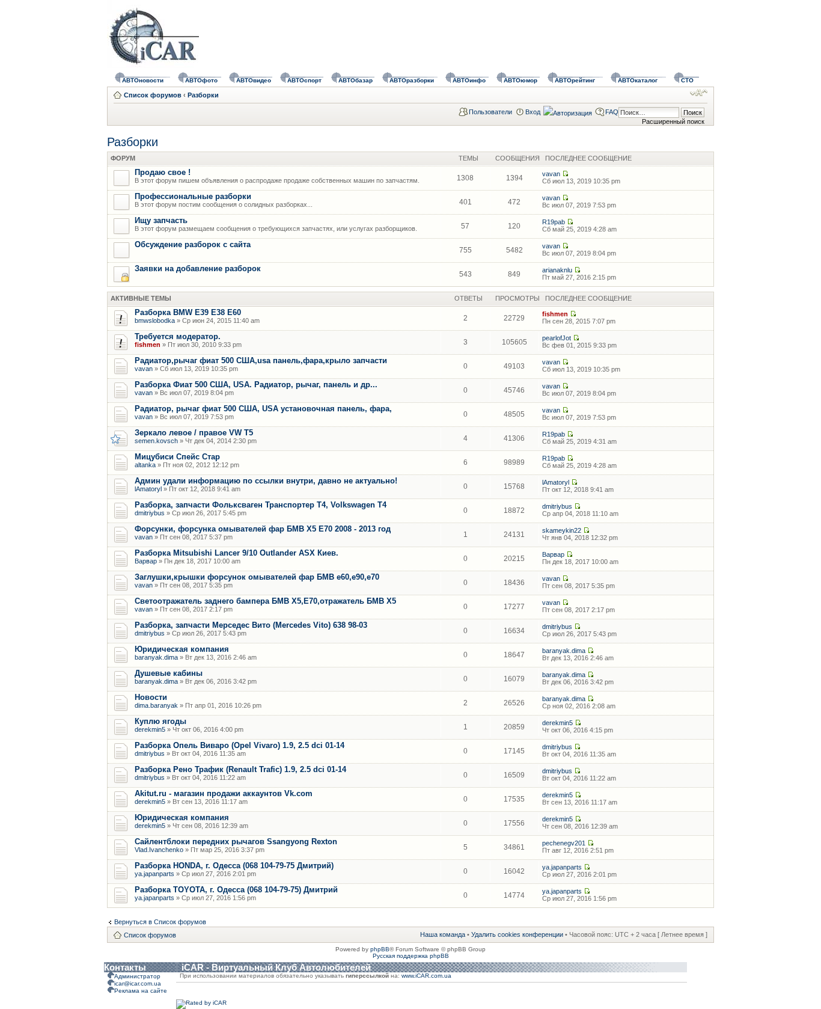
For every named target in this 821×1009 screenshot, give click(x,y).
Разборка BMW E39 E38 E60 (188, 312)
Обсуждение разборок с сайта (193, 244)
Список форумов (153, 95)
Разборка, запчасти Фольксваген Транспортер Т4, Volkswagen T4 (260, 504)
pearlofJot (556, 338)
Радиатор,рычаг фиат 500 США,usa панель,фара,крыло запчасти (261, 360)
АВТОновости (142, 80)
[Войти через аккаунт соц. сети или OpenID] (567, 111)
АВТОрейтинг (575, 80)
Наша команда (442, 934)
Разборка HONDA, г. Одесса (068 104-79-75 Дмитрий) (234, 865)
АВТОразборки (411, 80)
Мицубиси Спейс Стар (177, 456)
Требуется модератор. (178, 336)
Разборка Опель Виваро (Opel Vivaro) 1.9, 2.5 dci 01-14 (239, 745)
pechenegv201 (563, 843)
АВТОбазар (355, 80)
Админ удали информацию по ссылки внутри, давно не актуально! (266, 480)
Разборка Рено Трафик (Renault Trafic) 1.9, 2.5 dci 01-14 (240, 769)
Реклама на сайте (140, 990)
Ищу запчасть (161, 220)
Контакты (125, 967)
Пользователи (490, 111)
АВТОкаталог (638, 80)
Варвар (146, 561)
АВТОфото (201, 80)
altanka (145, 464)
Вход (532, 111)
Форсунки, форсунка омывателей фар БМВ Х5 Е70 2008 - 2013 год (263, 528)
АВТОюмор (520, 80)
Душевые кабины (169, 673)
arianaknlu (557, 270)
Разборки (203, 95)
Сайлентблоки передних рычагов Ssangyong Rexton (236, 841)
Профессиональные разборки (193, 196)
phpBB (379, 949)
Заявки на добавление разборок (198, 268)
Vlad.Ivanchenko (159, 849)
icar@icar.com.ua (137, 983)
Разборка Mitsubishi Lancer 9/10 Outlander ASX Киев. (236, 552)
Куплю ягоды (160, 721)
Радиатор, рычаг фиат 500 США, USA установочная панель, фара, (263, 408)
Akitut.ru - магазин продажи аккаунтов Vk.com (224, 793)
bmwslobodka (155, 320)
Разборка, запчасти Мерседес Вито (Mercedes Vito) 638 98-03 (251, 625)
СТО (687, 80)
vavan (551, 173)
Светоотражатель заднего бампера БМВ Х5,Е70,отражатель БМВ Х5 (265, 601)
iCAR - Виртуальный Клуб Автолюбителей (276, 967)
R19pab (553, 221)
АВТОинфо (469, 80)
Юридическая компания (182, 649)
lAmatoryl (148, 488)
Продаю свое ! (163, 172)
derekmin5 (150, 729)
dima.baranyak (156, 705)
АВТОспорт (304, 80)
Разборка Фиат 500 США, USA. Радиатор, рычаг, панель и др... (256, 384)
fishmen (555, 313)
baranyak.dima (156, 657)
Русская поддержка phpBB (411, 955)
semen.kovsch (156, 440)
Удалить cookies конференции (517, 934)
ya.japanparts (154, 873)
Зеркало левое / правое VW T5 (194, 432)
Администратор (137, 976)
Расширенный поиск (673, 121)
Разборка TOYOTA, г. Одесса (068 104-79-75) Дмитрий (236, 889)
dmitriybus (150, 513)
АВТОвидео (253, 80)
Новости (151, 697)
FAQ (611, 111)
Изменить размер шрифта (698, 92)
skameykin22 (561, 530)
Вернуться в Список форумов (160, 921)
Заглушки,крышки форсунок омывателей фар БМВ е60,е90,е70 (257, 576)
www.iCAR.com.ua (426, 975)
